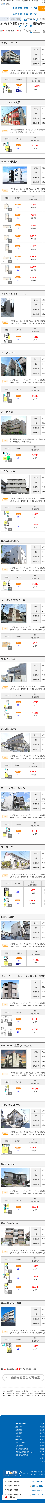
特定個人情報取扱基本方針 (24, 1452)
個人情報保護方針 (21, 1449)
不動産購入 (31, 9)
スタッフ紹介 (20, 1442)
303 (18, 280)
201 (18, 238)
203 (18, 259)
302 (18, 270)
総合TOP (18, 1427)
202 (18, 249)
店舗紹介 (18, 1436)
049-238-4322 (37, 1490)
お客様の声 (19, 1446)
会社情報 (18, 1433)
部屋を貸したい (26, 9)
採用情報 (18, 1439)
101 (18, 207)
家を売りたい (36, 9)
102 (18, 218)
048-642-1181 (37, 1482)
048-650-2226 (37, 1495)
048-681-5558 (37, 1486)
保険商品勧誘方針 (21, 1455)
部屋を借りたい (20, 9)
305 (19, 961)
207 (18, 458)
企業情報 (18, 1430)
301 (19, 87)
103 (18, 148)
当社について (14, 9)
